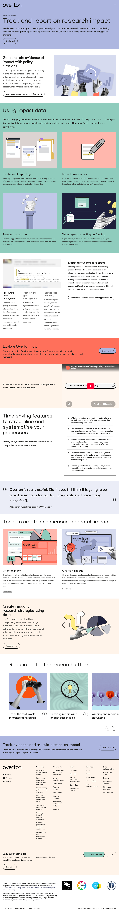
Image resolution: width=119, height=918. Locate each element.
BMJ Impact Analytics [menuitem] (107, 788)
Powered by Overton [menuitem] (107, 773)
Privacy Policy (20, 908)
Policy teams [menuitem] (57, 784)
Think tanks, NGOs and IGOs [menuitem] (57, 804)
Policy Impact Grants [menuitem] (74, 789)
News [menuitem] (88, 774)
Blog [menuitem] (88, 770)
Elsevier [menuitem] (106, 778)
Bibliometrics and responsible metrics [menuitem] (41, 835)
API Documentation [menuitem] (92, 785)
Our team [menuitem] (73, 770)
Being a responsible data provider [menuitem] (75, 779)
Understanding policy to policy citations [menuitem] (41, 790)
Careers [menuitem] (73, 774)
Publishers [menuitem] (57, 809)
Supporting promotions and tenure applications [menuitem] (40, 826)
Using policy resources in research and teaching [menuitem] (41, 781)
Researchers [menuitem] (57, 793)
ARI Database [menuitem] (108, 793)
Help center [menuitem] (90, 777)
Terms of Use (8, 908)
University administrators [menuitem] (58, 779)
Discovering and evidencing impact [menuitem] (41, 772)
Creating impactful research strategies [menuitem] (40, 816)
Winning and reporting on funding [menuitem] (41, 807)
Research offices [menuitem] (56, 788)
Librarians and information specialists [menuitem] (58, 772)
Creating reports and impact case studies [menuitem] (40, 798)
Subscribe (10, 867)
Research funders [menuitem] (56, 797)
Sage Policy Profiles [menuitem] (107, 782)
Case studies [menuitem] (91, 781)
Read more (7, 591)
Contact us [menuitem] (74, 785)
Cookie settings (34, 908)
